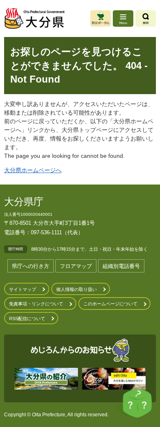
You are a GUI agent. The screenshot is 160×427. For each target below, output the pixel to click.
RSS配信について (27, 318)
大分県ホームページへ (33, 170)
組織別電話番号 (121, 266)
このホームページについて (110, 303)
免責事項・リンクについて (36, 303)
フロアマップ (76, 266)
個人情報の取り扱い (76, 289)
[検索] (145, 18)
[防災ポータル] (100, 18)
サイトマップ (22, 289)
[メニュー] (123, 18)
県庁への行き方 (30, 266)
